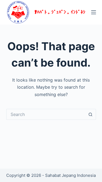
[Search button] (90, 114)
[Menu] (93, 12)
